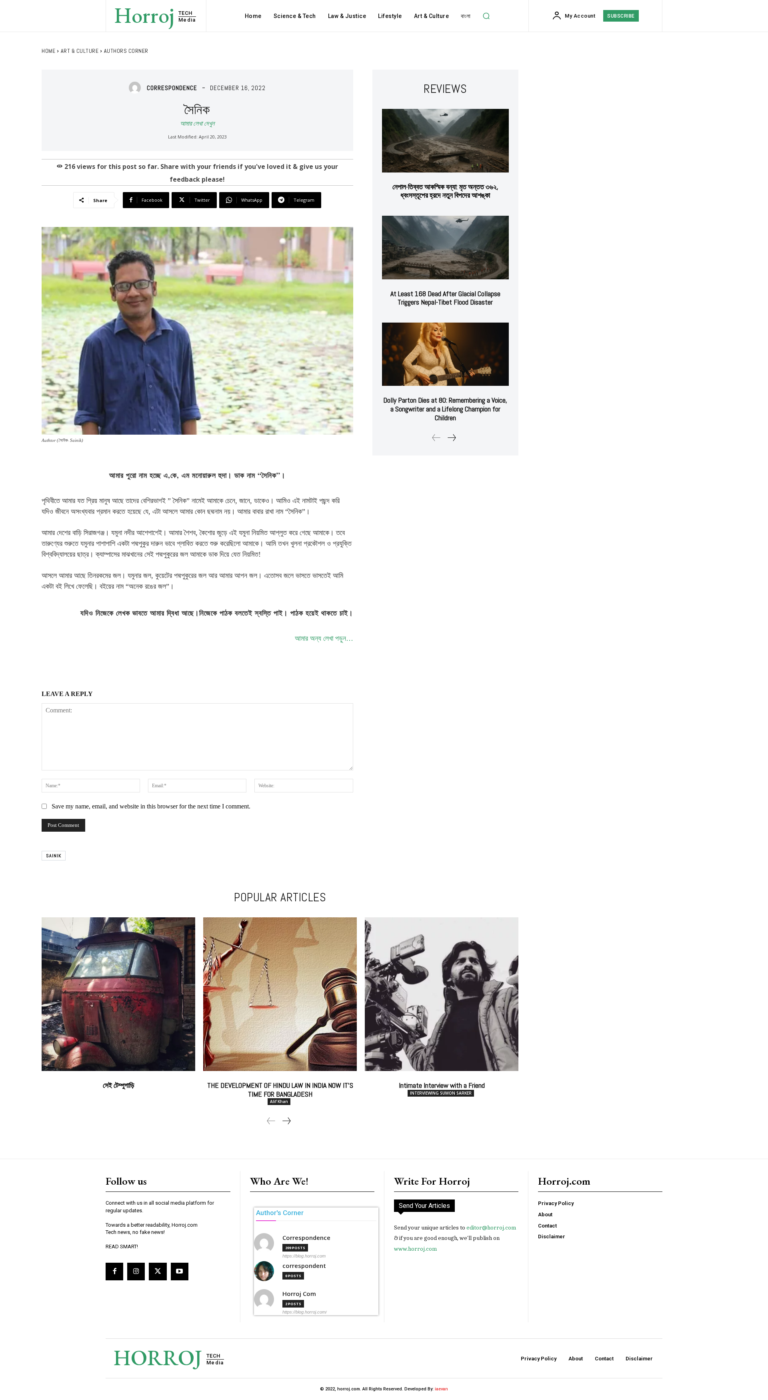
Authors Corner (126, 50)
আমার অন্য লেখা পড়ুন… (324, 638)
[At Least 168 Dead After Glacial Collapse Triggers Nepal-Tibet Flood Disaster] (445, 247)
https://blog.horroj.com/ (304, 1312)
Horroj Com (299, 1294)
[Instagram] (136, 1271)
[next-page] (451, 437)
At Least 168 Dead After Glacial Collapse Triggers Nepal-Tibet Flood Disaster (445, 298)
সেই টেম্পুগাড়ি (118, 1085)
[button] (486, 16)
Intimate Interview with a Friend (442, 1085)
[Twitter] (157, 1271)
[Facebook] (114, 1271)
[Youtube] (179, 1271)
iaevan (441, 1389)
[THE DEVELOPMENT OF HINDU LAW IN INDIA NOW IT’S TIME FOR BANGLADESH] (280, 994)
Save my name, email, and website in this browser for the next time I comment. (151, 806)
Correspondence (172, 88)
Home (48, 50)
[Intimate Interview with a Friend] (441, 994)
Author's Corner (280, 1213)
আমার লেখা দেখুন (197, 123)
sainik (53, 855)
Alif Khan (279, 1101)
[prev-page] (436, 437)
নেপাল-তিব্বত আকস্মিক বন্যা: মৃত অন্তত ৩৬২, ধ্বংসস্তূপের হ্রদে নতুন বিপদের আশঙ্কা (445, 191)
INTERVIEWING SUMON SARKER (441, 1093)
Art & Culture (80, 50)
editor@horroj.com (491, 1227)
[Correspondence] (137, 88)
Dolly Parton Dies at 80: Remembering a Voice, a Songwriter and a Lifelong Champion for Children (445, 408)
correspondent (304, 1266)
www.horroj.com (415, 1248)
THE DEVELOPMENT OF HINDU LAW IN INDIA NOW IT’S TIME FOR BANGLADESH (280, 1090)
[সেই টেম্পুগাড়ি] (118, 994)
